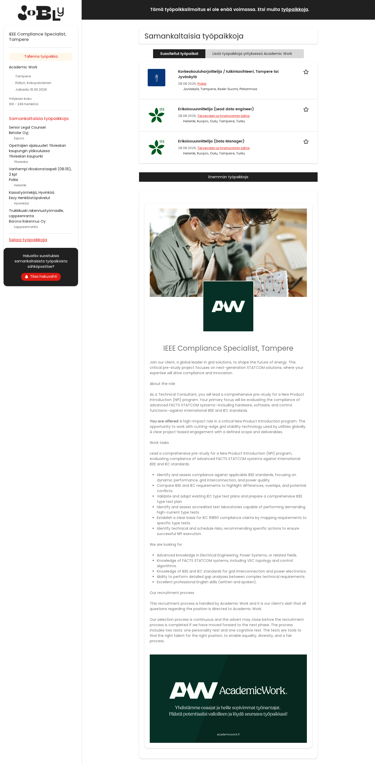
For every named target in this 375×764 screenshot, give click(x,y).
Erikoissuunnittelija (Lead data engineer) (216, 109)
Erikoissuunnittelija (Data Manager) (211, 141)
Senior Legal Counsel (27, 127)
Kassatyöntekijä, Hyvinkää (31, 192)
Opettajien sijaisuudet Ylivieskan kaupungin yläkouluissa (37, 148)
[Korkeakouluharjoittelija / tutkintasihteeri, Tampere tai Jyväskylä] (156, 77)
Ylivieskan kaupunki (26, 156)
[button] (367, 9)
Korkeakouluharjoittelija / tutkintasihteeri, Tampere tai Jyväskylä (228, 74)
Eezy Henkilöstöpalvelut (29, 197)
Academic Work (23, 67)
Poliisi (201, 83)
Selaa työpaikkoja (28, 239)
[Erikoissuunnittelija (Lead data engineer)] (156, 114)
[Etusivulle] (41, 13)
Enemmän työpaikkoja (228, 176)
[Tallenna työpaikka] (306, 71)
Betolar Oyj (18, 132)
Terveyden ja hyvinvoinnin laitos (223, 116)
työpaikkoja (294, 9)
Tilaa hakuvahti (43, 276)
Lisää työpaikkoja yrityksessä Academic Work (252, 53)
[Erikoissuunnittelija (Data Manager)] (156, 147)
